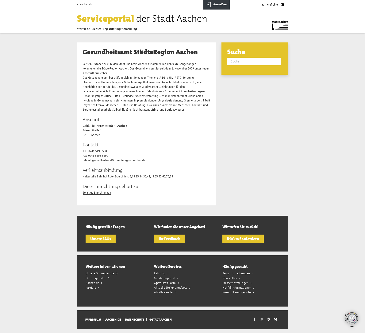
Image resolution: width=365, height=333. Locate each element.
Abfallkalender (164, 292)
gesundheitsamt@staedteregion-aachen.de (118, 160)
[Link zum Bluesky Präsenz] (275, 319)
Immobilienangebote (236, 292)
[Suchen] (281, 62)
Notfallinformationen (237, 288)
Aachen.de (93, 283)
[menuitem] (84, 30)
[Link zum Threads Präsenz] (268, 319)
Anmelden (220, 4)
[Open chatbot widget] (351, 319)
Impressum (93, 319)
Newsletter (230, 278)
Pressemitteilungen (235, 283)
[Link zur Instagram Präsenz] (261, 319)
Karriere (91, 288)
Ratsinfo (160, 273)
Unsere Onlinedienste (100, 273)
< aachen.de (84, 4)
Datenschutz (134, 319)
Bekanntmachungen (236, 273)
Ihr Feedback (169, 238)
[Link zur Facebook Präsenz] (254, 320)
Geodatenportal (165, 278)
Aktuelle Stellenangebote (171, 288)
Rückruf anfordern (243, 238)
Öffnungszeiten (96, 278)
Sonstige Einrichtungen (97, 192)
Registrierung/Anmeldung (120, 29)
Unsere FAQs (100, 238)
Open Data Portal (165, 283)
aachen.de (113, 319)
